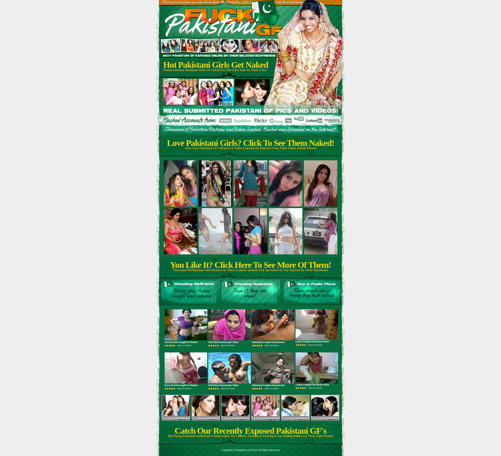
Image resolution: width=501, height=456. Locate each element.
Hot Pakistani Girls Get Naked (215, 65)
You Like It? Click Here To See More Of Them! (250, 265)
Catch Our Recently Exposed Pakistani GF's (250, 431)
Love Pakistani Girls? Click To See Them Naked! (250, 143)
